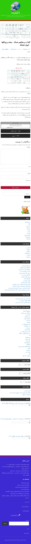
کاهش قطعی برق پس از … (24, 300)
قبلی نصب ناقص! (15, 131)
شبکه (3, 49)
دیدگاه (28, 147)
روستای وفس (27, 318)
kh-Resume (28, 237)
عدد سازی (12, 470)
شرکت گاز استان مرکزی (24, 273)
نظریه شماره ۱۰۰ (11, 464)
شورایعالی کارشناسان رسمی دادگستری (21, 286)
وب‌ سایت (28, 180)
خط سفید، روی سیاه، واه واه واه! (22, 298)
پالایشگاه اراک (27, 278)
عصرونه (28, 322)
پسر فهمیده (27, 337)
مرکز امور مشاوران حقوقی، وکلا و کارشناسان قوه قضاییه (17, 290)
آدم (29, 335)
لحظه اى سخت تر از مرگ (23, 485)
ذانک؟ (15, 135)
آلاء (29, 354)
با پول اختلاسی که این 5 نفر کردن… (22, 302)
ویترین (28, 231)
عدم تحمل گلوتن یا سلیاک (24, 333)
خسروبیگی (25, 49)
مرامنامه (28, 227)
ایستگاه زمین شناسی (25, 313)
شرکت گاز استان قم (25, 277)
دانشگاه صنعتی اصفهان (25, 267)
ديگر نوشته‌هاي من (26, 324)
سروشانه (28, 328)
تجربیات (28, 229)
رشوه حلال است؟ (25, 489)
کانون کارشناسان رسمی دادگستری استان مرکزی (19, 288)
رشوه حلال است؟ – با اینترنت (22, 466)
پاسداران (28, 320)
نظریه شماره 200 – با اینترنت (22, 464)
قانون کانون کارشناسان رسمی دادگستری (21, 284)
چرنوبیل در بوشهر (26, 394)
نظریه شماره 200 (25, 482)
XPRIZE (28, 344)
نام (29, 166)
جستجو (27, 520)
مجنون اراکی (27, 329)
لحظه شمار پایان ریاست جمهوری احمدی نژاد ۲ (20, 392)
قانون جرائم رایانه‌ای (25, 282)
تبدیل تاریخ (26, 533)
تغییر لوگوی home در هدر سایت (22, 487)
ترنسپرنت (19, 97)
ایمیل (28, 173)
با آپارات (28, 255)
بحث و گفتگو (27, 326)
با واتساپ (28, 257)
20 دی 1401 (13, 49)
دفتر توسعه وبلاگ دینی (25, 331)
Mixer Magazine (26, 311)
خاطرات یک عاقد (26, 355)
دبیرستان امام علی (26, 265)
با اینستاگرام (27, 253)
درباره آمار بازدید (25, 506)
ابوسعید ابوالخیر (10, 127)
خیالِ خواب (27, 340)
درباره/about (27, 222)
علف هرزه (28, 314)
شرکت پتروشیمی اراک (25, 271)
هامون (29, 348)
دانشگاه (6, 49)
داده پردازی (26, 91)
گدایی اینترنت (27, 390)
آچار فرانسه (27, 339)
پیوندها (28, 233)
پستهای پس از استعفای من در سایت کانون (19, 493)
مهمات (28, 51)
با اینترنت (15, 12)
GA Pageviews (26, 510)
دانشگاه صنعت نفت (26, 275)
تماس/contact (27, 235)
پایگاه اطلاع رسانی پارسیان (24, 346)
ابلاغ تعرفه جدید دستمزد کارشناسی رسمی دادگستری (17, 491)
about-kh (28, 239)
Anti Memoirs (27, 342)
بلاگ (29, 224)
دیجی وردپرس (8, 539)
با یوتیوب (28, 249)
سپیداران (28, 350)
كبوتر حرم (28, 352)
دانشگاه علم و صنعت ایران (24, 269)
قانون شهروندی (26, 280)
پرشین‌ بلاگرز (27, 316)
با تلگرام (28, 251)
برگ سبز (28, 226)
